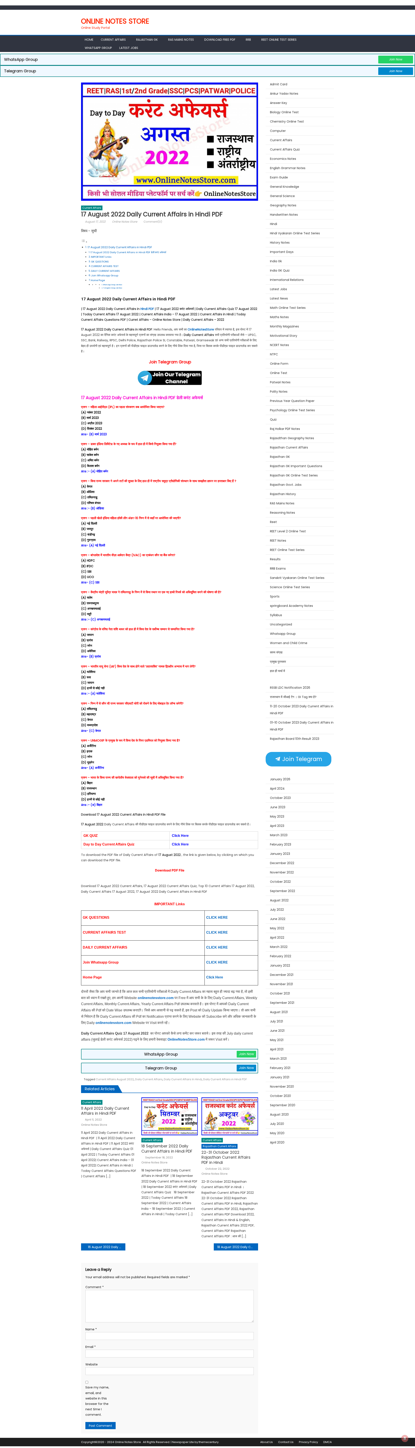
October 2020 (280, 1096)
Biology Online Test (284, 112)
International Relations (287, 280)
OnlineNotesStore (201, 329)
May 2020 (277, 1133)
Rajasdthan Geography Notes (292, 438)
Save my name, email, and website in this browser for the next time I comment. (97, 1401)
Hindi (273, 224)
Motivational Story (283, 336)
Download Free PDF (219, 39)
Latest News (279, 298)
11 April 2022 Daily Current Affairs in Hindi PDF (105, 1111)
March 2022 (278, 947)
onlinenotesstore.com (156, 998)
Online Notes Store (115, 21)
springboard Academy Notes (291, 606)
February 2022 (280, 956)
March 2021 (278, 1058)
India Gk (276, 261)
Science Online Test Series (290, 587)
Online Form (279, 363)
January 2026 (280, 779)
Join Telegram (301, 759)
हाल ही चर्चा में (277, 671)
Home (89, 39)
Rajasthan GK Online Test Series (294, 475)
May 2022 (277, 928)
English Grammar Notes (287, 168)
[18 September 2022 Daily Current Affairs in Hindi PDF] (169, 1116)
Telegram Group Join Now (112, 288)
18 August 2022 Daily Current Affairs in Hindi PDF (237, 1247)
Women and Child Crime (288, 643)
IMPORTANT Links (101, 257)
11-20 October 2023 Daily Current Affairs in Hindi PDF (301, 709)
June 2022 (277, 919)
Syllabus (276, 615)
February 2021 (280, 1068)
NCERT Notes (279, 345)
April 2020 (277, 1142)
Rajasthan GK (280, 457)
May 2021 (276, 1040)
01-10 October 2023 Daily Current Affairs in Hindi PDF (302, 726)
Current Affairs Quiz (285, 149)
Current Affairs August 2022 (115, 1079)
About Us (266, 1442)
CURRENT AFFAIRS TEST (104, 266)
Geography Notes (283, 205)
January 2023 (280, 854)
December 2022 (282, 863)
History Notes (280, 242)
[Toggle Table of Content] (84, 242)
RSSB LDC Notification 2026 (290, 687)
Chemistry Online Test (287, 121)
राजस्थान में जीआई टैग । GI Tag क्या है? (293, 697)
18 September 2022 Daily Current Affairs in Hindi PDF (167, 1148)
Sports (274, 596)
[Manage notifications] (404, 1438)
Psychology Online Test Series (292, 410)
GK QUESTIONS (100, 261)
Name (91, 1329)
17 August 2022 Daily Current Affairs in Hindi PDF (120, 247)
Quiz (273, 419)
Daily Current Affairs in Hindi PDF (144, 398)
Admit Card (278, 84)
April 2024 (277, 788)
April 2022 (277, 937)
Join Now (395, 59)
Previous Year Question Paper (292, 401)
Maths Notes (279, 317)
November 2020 (282, 1086)
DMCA (327, 1442)
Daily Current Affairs (149, 1079)
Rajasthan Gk (147, 39)
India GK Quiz (280, 270)
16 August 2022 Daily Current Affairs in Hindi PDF (106, 1247)
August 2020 (279, 1114)
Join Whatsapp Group (104, 275)
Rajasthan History (283, 494)
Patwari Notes (280, 382)
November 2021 (281, 984)
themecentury (209, 1442)
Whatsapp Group (98, 48)
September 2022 (282, 891)
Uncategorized (281, 624)
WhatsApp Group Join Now (112, 284)
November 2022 (282, 872)
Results (275, 559)
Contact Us (286, 1442)
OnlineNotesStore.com (187, 1039)
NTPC (274, 354)
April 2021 (276, 1049)
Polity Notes (278, 391)
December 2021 (281, 975)
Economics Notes (283, 159)
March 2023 (278, 835)
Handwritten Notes (284, 214)
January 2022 (280, 965)
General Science (282, 196)
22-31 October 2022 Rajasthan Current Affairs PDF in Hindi (226, 1157)
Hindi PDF (147, 309)
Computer (278, 131)
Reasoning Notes (282, 512)
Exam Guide (279, 177)
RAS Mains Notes (181, 39)
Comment (94, 1287)
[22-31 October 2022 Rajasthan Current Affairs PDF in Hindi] (229, 1116)
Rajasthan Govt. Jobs (286, 485)
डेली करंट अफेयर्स (189, 398)
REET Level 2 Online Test (288, 531)
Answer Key (278, 103)
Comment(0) (153, 222)
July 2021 (276, 1021)
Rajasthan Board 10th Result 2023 (294, 739)
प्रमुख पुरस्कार (278, 661)
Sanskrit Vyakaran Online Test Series (297, 578)
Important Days (282, 252)
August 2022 (279, 900)
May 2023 (277, 816)
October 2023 (280, 798)
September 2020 (282, 1105)
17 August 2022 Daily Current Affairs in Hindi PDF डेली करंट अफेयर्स (128, 252)
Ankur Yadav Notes (284, 93)
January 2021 (279, 1077)
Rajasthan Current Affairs (219, 1146)
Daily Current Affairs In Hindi (183, 1079)
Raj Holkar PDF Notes (285, 429)
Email (90, 1347)
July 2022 (277, 909)
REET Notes (278, 540)
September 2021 (282, 1003)
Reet (273, 522)
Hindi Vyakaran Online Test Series (295, 233)
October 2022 (280, 881)
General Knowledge (284, 187)
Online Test (278, 373)
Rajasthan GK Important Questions (296, 466)
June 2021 (277, 1031)
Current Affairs (113, 39)
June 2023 (277, 807)
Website (91, 1364)
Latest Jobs (128, 48)
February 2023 (280, 844)
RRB (248, 39)
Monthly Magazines (284, 326)
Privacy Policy (308, 1442)
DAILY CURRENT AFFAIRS (105, 271)
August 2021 (279, 1012)
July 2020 (277, 1124)
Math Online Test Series (288, 308)
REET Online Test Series (279, 39)
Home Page (98, 280)
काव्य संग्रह (276, 652)
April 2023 (277, 826)
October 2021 (280, 993)
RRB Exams (278, 568)
